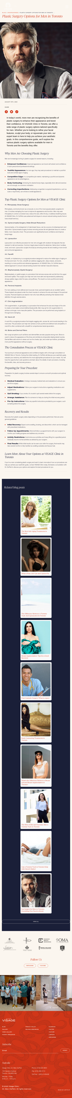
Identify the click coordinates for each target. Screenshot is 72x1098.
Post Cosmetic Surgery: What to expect (35, 698)
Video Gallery (7, 1032)
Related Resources (32, 1029)
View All (36, 921)
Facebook (52, 1026)
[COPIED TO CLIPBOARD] (16, 111)
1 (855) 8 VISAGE (43, 1074)
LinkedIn (51, 1034)
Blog (4, 1026)
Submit (65, 1050)
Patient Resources (8, 1034)
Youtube (43, 965)
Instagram (29, 965)
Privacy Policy (31, 1026)
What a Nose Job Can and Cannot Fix (35, 574)
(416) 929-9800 (42, 1068)
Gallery (5, 1029)
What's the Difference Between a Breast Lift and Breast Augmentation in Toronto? (35, 783)
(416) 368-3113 (40, 1071)
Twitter (51, 1029)
